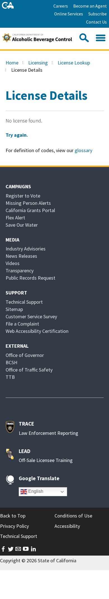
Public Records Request (30, 278)
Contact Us (96, 22)
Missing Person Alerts (28, 203)
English (35, 491)
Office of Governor (25, 355)
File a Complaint (22, 324)
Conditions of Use (73, 515)
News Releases (21, 256)
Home (12, 62)
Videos (13, 263)
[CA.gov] (8, 5)
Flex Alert (15, 217)
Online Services (68, 14)
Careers (60, 6)
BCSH (11, 362)
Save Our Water (22, 225)
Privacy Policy (14, 526)
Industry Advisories (26, 248)
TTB (10, 377)
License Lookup (74, 62)
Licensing (38, 62)
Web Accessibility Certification (37, 331)
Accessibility (67, 526)
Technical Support (24, 302)
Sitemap (14, 309)
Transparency (20, 270)
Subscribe (97, 14)
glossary (83, 150)
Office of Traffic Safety (29, 369)
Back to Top (12, 515)
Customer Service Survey (31, 316)
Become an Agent (90, 6)
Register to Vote (23, 195)
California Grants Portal (30, 210)
